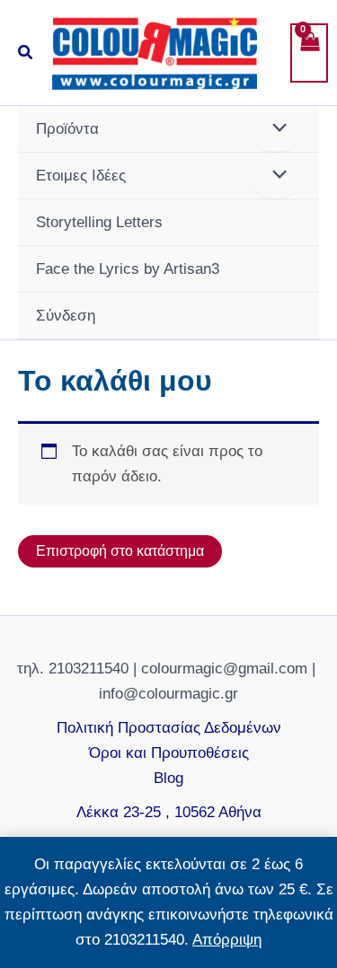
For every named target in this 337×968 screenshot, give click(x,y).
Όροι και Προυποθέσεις (169, 752)
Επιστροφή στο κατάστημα (120, 551)
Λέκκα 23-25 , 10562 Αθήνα (169, 812)
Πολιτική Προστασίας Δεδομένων (169, 727)
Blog (168, 778)
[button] (26, 53)
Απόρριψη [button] (227, 939)
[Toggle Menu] (275, 129)
